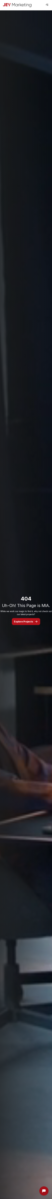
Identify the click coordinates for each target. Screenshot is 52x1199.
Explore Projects (23, 621)
